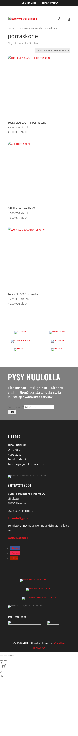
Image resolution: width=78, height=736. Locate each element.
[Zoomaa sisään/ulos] (1, 655)
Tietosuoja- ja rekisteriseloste (26, 464)
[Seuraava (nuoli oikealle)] (5, 660)
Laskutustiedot (18, 538)
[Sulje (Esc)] (12, 655)
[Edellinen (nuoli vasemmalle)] (1, 660)
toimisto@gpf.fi (18, 518)
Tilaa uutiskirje (17, 445)
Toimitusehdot (17, 459)
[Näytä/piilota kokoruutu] (5, 655)
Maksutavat (15, 454)
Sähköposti (16, 407)
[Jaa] (9, 655)
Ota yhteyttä (15, 450)
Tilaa (11, 411)
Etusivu (12, 28)
